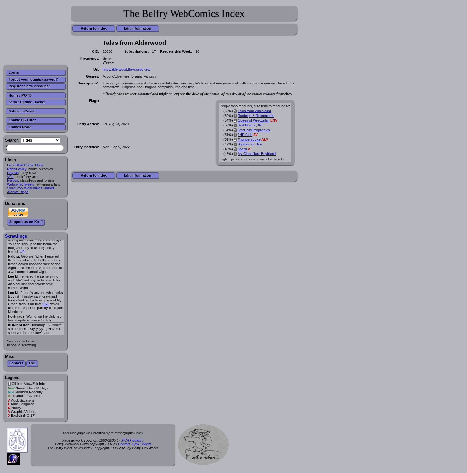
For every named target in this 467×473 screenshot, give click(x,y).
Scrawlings (16, 236)
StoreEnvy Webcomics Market (30, 188)
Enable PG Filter (22, 120)
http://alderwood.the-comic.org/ (126, 69)
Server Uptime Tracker (27, 102)
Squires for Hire (250, 144)
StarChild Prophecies (254, 130)
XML (32, 363)
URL (23, 251)
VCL (10, 177)
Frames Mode (20, 127)
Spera (242, 149)
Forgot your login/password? (33, 79)
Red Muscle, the (250, 125)
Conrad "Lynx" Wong (134, 444)
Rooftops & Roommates (256, 116)
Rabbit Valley (16, 169)
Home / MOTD (20, 95)
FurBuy (12, 180)
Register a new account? (29, 86)
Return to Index (94, 28)
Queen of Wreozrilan (253, 120)
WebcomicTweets (20, 184)
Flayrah (13, 173)
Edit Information (137, 28)
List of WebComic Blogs (25, 165)
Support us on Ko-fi (26, 222)
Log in (14, 72)
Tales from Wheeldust (254, 111)
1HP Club (245, 135)
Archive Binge (17, 192)
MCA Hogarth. (132, 440)
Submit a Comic (22, 111)
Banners (16, 363)
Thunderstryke (249, 139)
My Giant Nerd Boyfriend (257, 154)
